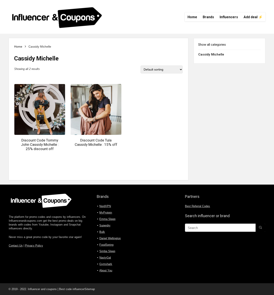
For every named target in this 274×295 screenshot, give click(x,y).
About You (105, 270)
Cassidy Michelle (211, 54)
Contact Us (16, 245)
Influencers (229, 17)
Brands (208, 17)
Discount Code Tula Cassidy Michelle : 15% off (96, 142)
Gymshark (105, 264)
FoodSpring (106, 244)
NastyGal (105, 257)
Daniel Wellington (110, 238)
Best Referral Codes (197, 206)
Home (192, 17)
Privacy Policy (34, 245)
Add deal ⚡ (253, 17)
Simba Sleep (107, 251)
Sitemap (90, 289)
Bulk (102, 231)
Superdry (104, 225)
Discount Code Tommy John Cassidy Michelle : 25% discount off (40, 144)
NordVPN (105, 206)
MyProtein (105, 212)
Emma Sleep (107, 219)
